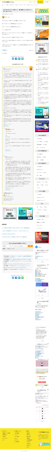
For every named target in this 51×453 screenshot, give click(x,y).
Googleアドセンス (40, 169)
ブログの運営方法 (13, 259)
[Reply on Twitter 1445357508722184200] (36, 421)
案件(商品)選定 (28, 256)
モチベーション (25, 269)
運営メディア (29, 434)
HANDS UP (28, 441)
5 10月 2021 (39, 391)
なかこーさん (7, 17)
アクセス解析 (11, 265)
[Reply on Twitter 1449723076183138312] (36, 387)
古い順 (13, 248)
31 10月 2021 (39, 303)
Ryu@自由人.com (40, 344)
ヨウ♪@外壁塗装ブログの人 (41, 390)
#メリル (36, 257)
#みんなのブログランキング (39, 316)
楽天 (37, 175)
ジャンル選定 (23, 256)
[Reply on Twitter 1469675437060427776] (36, 298)
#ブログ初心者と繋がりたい (39, 279)
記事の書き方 (19, 259)
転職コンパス (29, 445)
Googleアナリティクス (17, 265)
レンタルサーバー (12, 257)
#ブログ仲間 (37, 319)
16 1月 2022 (46, 250)
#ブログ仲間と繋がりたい (39, 281)
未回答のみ (9, 248)
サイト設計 (5, 53)
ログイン (16, 438)
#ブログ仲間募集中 (38, 280)
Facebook (21, 267)
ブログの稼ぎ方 (39, 166)
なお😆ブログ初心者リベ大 (41, 265)
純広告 (6, 262)
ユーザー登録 (17, 436)
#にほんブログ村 (38, 311)
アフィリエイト (39, 172)
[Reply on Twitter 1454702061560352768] (36, 341)
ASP (7, 257)
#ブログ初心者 (37, 278)
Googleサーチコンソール (26, 265)
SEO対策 (23, 259)
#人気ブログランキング (39, 312)
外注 (26, 259)
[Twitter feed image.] (42, 260)
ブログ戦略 (29, 259)
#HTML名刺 (37, 314)
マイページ (16, 434)
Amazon (44, 172)
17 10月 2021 (45, 344)
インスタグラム (16, 267)
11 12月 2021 (39, 266)
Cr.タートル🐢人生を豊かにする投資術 (42, 302)
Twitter (9, 267)
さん (7, 195)
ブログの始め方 (12, 256)
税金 (13, 269)
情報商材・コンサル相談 (18, 269)
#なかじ (36, 258)
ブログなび (28, 443)
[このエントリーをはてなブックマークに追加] (19, 59)
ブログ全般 (10, 269)
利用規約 (28, 438)
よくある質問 (17, 441)
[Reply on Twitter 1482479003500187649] (36, 262)
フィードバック (39, 228)
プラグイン (38, 187)
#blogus (36, 318)
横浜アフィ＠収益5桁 (40, 250)
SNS (6, 267)
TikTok (25, 267)
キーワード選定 (17, 256)
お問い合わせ (29, 436)
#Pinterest (37, 315)
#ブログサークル (38, 313)
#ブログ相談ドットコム (39, 256)
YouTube (12, 267)
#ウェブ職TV (38, 273)
